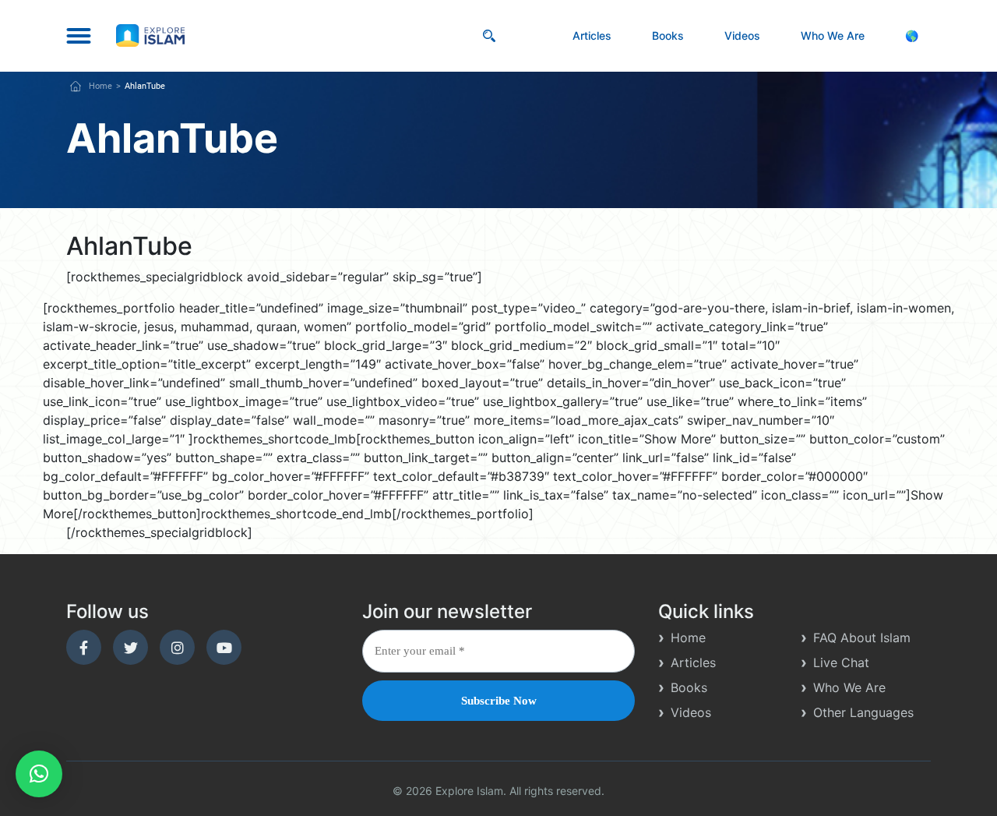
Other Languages (863, 712)
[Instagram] (177, 647)
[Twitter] (130, 647)
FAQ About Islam (862, 637)
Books (668, 35)
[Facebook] (83, 647)
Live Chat (841, 662)
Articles (591, 35)
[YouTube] (223, 647)
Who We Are (833, 35)
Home (100, 86)
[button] (39, 774)
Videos (742, 35)
